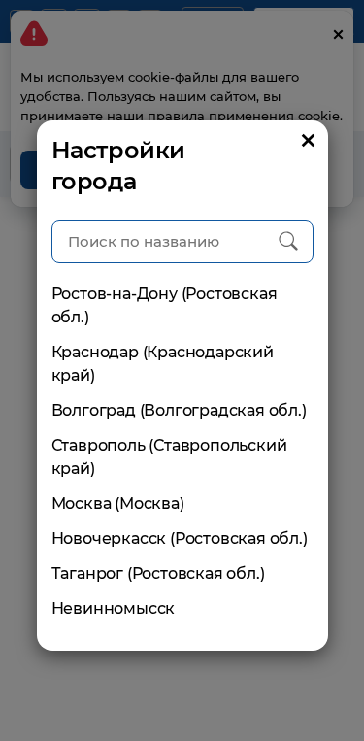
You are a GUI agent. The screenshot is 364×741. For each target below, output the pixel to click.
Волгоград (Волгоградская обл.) (179, 410)
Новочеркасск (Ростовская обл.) (179, 538)
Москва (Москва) (117, 503)
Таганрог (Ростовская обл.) (158, 573)
